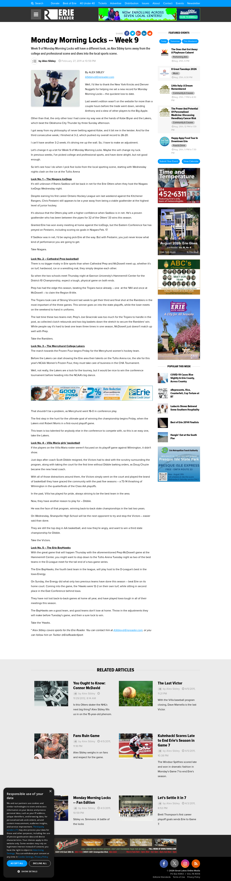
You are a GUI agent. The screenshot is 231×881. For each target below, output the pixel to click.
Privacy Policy (193, 877)
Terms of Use (179, 877)
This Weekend (190, 41)
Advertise (115, 3)
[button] (29, 871)
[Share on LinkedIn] (144, 33)
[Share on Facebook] (126, 33)
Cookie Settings (26, 856)
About (156, 3)
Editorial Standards (162, 877)
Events (180, 3)
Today (163, 41)
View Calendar (190, 161)
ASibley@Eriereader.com (99, 77)
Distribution (131, 3)
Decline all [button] (40, 863)
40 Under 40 (87, 3)
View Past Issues (167, 252)
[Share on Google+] (138, 33)
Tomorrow (175, 41)
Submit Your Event (168, 161)
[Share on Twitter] (132, 33)
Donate (55, 3)
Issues (145, 3)
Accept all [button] (17, 863)
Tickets (102, 3)
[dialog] (28, 833)
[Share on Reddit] (149, 33)
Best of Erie (69, 3)
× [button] (50, 791)
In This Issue (192, 252)
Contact (167, 3)
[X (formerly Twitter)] (174, 864)
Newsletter (193, 3)
